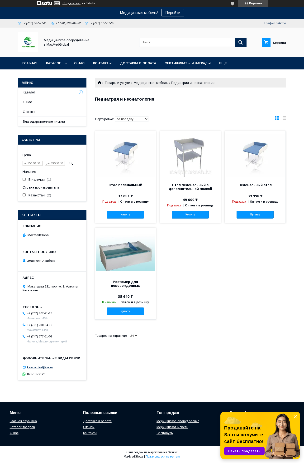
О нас (79, 63)
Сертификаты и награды (188, 63)
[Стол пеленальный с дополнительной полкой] (190, 155)
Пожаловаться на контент (163, 456)
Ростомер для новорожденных (125, 284)
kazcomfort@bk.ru (40, 367)
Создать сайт (71, 3)
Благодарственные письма (44, 121)
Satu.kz (173, 452)
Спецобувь (165, 433)
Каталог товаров (22, 427)
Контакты (102, 63)
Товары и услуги (117, 83)
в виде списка (284, 119)
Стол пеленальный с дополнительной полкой (190, 187)
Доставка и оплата (138, 63)
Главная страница (23, 421)
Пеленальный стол (255, 185)
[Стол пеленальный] (125, 155)
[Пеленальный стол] (255, 155)
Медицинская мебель (151, 83)
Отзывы (29, 112)
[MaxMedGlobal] (28, 51)
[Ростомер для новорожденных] (125, 252)
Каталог (53, 63)
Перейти (172, 13)
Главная (30, 63)
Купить (125, 214)
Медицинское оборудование (178, 421)
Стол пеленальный (125, 185)
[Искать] (241, 42)
